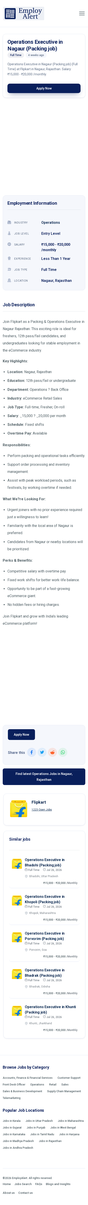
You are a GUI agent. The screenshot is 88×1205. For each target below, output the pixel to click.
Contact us (25, 1192)
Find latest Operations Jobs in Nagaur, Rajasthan (44, 776)
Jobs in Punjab (36, 1127)
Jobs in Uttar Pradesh (39, 1120)
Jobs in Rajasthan (50, 1141)
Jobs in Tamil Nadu (42, 1134)
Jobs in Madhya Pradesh (18, 1141)
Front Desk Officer (14, 1084)
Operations (50, 222)
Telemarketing (12, 1098)
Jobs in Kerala (12, 1120)
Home (7, 1184)
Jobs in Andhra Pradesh (18, 1147)
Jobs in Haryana (69, 1134)
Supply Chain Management (64, 1091)
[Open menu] (82, 13)
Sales (65, 1084)
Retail (52, 1084)
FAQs (38, 1184)
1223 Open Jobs (42, 809)
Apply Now (44, 88)
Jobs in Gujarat (12, 1127)
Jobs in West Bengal (63, 1127)
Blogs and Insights (58, 1184)
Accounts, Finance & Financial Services (28, 1077)
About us (9, 1192)
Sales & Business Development (22, 1091)
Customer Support (69, 1077)
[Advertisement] (44, 147)
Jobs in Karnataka (14, 1134)
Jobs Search (23, 1184)
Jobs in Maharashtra (71, 1120)
